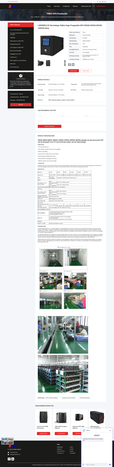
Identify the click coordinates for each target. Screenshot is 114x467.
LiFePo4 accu (13, 57)
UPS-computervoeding (51, 397)
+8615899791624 (24, 97)
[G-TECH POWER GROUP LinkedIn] (100, 1)
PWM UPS (37, 17)
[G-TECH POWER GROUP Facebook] (97, 1)
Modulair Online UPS (15, 44)
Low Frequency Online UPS (16, 47)
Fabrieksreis (59, 449)
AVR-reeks (12, 63)
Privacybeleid (72, 453)
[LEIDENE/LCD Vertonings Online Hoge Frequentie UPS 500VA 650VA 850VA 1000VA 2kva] (52, 44)
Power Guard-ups (14, 67)
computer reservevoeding (68, 397)
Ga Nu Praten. (73, 70)
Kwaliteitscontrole (61, 451)
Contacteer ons (60, 453)
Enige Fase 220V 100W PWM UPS (78, 427)
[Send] (110, 464)
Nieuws (71, 447)
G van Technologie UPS (16, 29)
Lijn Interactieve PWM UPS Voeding (42, 427)
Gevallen (71, 449)
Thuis (31, 17)
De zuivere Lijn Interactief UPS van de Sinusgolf (19, 33)
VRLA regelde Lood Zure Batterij (18, 60)
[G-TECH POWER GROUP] (13, 6)
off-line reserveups (84, 397)
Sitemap (71, 451)
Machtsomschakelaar (15, 50)
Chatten (21, 104)
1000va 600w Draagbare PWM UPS (61, 427)
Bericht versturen (49, 126)
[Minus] (110, 430)
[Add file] (83, 464)
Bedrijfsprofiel (60, 447)
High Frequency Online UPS (16, 41)
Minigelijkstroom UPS (15, 54)
